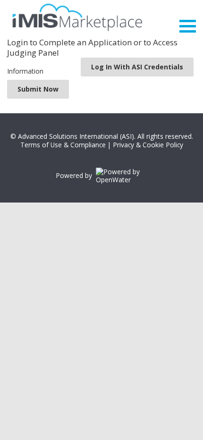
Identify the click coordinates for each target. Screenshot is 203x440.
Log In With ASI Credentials (137, 66)
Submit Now (38, 89)
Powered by (76, 175)
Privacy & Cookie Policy (148, 144)
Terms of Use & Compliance (63, 144)
